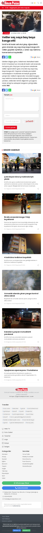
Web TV (7, 429)
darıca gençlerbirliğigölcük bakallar (20, 417)
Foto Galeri (8, 432)
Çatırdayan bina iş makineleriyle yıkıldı (19, 178)
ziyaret (21, 411)
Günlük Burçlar (27, 466)
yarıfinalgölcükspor (18, 414)
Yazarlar (7, 436)
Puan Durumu (26, 461)
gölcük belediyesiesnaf (16, 422)
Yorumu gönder (10, 127)
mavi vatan (6, 408)
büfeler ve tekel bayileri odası (11, 420)
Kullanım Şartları (7, 521)
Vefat (3, 478)
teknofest (15, 408)
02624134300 (22, 488)
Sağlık (4, 468)
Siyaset (4, 459)
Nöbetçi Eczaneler (27, 456)
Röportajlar (5, 473)
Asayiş (7, 33)
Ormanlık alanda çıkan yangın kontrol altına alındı (21, 294)
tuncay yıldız (30, 422)
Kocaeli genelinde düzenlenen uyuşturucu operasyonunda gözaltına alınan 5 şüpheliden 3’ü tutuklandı (20, 375)
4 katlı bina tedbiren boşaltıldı (17, 257)
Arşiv (6, 440)
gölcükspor (6, 411)
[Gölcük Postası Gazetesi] (10, 3)
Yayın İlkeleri (5, 516)
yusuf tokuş (29, 414)
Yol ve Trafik (26, 454)
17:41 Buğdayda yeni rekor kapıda (17, 8)
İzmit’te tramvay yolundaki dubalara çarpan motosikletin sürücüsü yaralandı (18, 338)
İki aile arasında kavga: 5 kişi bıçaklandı (17, 218)
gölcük (22, 408)
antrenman (6, 414)
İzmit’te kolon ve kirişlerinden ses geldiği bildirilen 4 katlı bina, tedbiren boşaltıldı (20, 261)
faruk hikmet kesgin (28, 420)
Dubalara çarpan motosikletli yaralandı (17, 333)
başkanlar (28, 411)
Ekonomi (4, 464)
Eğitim (4, 461)
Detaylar (16, 530)
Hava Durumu (26, 459)
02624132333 (8, 496)
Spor (3, 476)
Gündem (5, 454)
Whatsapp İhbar (22, 483)
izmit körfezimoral (32, 408)
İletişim (6, 447)
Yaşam (4, 466)
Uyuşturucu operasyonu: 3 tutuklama (21, 370)
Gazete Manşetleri (27, 464)
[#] (22, 389)
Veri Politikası (6, 519)
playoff (14, 411)
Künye (6, 443)
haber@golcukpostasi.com (12, 499)
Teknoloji (4, 471)
